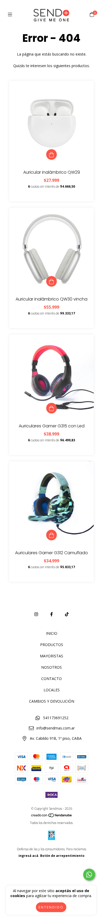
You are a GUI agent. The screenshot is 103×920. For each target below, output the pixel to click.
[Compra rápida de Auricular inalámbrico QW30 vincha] (51, 281)
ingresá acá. (28, 855)
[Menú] (11, 14)
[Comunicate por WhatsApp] (89, 875)
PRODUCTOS (51, 644)
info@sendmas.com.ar (55, 728)
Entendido (51, 907)
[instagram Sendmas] (36, 614)
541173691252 (55, 717)
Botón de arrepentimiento (62, 855)
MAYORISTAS (51, 655)
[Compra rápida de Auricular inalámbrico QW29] (51, 154)
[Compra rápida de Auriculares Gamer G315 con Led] (51, 408)
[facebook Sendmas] (51, 614)
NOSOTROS (51, 667)
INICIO (51, 633)
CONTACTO (51, 678)
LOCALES (52, 689)
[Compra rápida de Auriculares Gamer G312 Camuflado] (51, 535)
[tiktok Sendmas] (67, 614)
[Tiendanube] (52, 816)
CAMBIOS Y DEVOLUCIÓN (51, 701)
